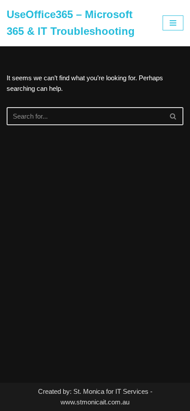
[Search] (173, 116)
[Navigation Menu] (173, 22)
